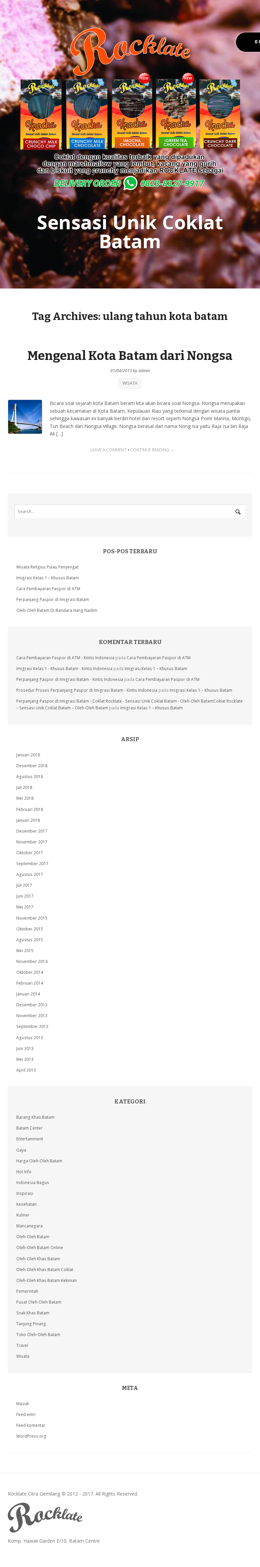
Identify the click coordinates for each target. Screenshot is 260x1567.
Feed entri (26, 1414)
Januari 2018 (28, 820)
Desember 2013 (31, 1005)
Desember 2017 (31, 831)
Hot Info (23, 1172)
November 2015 (31, 918)
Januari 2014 (28, 994)
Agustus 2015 (29, 940)
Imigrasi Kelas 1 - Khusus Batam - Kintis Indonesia (64, 668)
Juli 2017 (24, 885)
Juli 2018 (24, 787)
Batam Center (29, 1128)
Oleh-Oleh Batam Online (39, 1247)
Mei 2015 (25, 950)
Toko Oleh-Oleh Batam (38, 1334)
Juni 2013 (25, 1048)
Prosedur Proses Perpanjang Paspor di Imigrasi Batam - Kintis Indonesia (86, 690)
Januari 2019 (28, 755)
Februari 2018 (29, 809)
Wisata (130, 383)
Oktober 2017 (29, 853)
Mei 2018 (25, 798)
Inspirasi (24, 1193)
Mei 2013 (25, 1059)
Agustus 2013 (29, 1037)
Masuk (22, 1404)
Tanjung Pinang (31, 1324)
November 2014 (31, 961)
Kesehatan (26, 1204)
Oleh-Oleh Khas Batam (38, 1259)
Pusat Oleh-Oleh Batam (38, 1302)
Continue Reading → (152, 450)
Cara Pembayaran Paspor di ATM (48, 589)
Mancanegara (29, 1226)
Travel (22, 1345)
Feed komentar (30, 1425)
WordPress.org (31, 1436)
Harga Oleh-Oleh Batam (39, 1161)
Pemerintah (27, 1291)
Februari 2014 (29, 983)
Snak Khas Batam (32, 1313)
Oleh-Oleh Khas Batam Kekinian (46, 1280)
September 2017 (32, 863)
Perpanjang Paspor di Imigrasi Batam (52, 599)
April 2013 (26, 1070)
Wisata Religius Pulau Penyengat (47, 567)
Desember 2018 (31, 766)
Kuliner (22, 1215)
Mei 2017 (25, 907)
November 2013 (31, 1015)
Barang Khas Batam (35, 1117)
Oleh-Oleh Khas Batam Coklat (44, 1269)
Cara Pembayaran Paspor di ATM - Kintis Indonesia (65, 658)
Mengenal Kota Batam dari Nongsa (130, 355)
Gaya (21, 1150)
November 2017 (31, 842)
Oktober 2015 (29, 929)
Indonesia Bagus (32, 1182)
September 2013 (32, 1026)
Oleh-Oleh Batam (32, 1237)
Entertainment (29, 1139)
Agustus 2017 (29, 874)
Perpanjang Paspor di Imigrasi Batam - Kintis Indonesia (69, 679)
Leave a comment (108, 450)
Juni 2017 (25, 896)
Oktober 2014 (29, 972)
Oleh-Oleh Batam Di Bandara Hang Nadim (56, 610)
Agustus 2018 (29, 776)
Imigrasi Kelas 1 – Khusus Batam (47, 578)
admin (144, 370)
